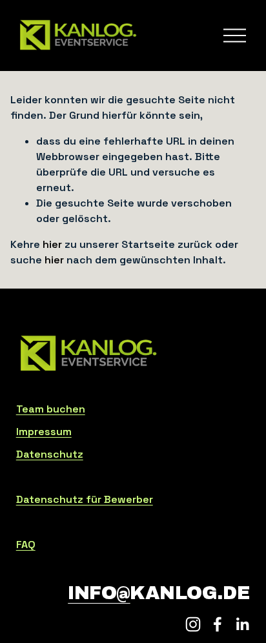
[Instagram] (193, 624)
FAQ (26, 544)
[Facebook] (217, 624)
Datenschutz (49, 454)
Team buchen (50, 409)
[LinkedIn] (242, 624)
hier (52, 244)
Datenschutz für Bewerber (84, 499)
